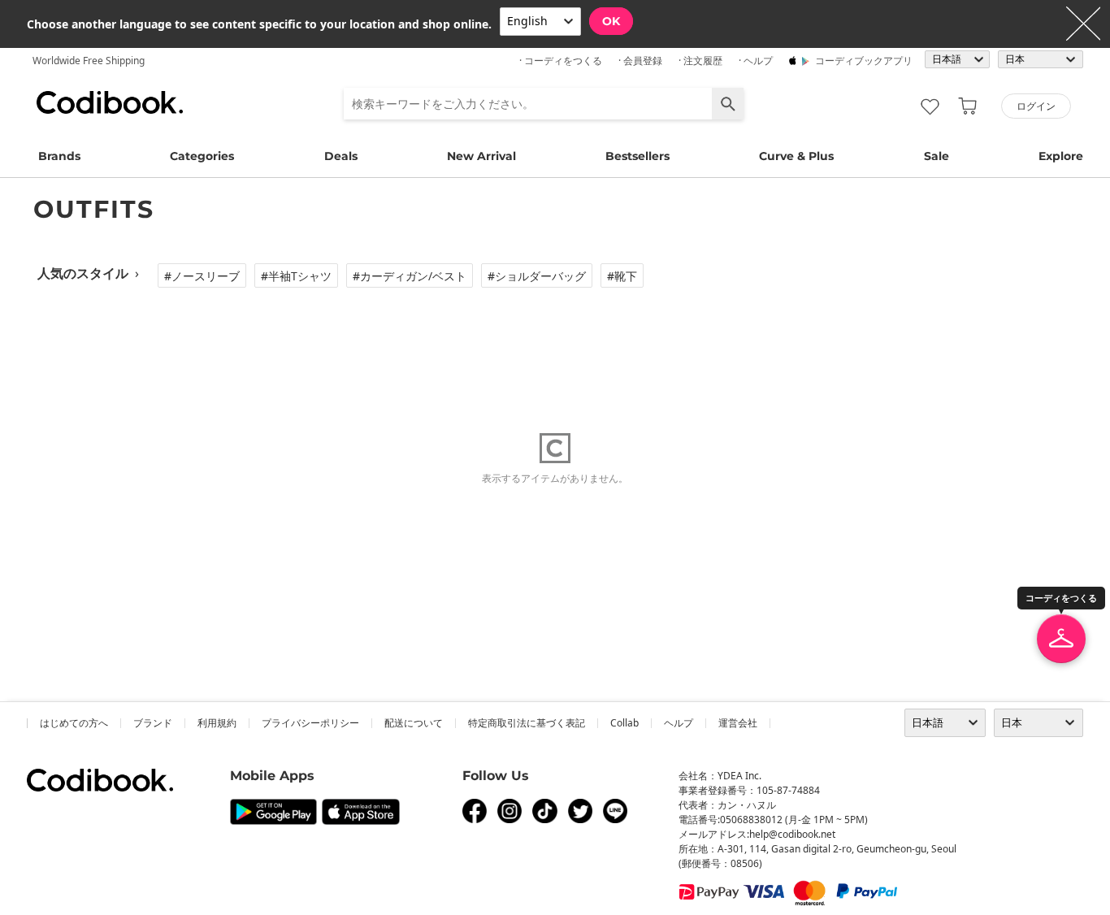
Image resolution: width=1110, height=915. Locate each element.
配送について (413, 723)
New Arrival (481, 156)
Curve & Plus (796, 156)
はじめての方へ (74, 723)
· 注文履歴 (700, 60)
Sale (936, 156)
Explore (1060, 156)
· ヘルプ (756, 60)
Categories (202, 156)
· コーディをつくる (560, 60)
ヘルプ (678, 723)
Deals (341, 156)
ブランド (152, 723)
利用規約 (216, 723)
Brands (59, 156)
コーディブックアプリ (864, 60)
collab (624, 723)
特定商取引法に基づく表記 (526, 723)
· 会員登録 (640, 60)
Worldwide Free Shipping (89, 60)
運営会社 (737, 723)
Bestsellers (637, 156)
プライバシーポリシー (310, 723)
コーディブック (110, 102)
